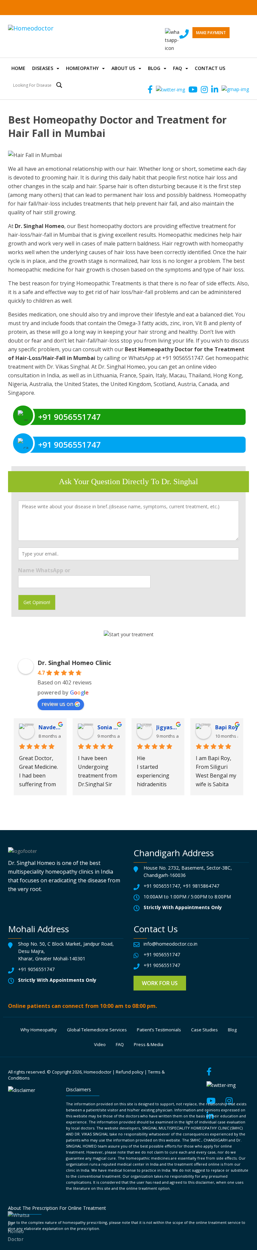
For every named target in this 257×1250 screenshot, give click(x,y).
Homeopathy (82, 68)
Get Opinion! (36, 602)
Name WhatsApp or (44, 570)
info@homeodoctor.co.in (170, 944)
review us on (57, 704)
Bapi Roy (226, 727)
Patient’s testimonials (159, 1030)
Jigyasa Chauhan (167, 727)
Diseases (42, 68)
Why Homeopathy (38, 1030)
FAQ (177, 68)
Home (18, 68)
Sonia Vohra (108, 727)
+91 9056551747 (162, 886)
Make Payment (211, 32)
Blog (154, 68)
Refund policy (130, 1072)
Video (100, 1044)
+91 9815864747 (201, 886)
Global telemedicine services (97, 1030)
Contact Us (210, 68)
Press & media (148, 1044)
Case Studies (204, 1030)
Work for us (160, 983)
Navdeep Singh (49, 727)
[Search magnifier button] (59, 85)
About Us (123, 68)
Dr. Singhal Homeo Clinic (74, 663)
